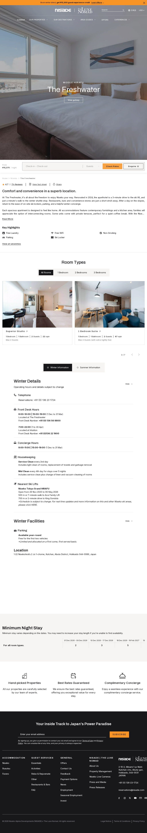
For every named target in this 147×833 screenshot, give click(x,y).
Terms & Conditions (122, 821)
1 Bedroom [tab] (63, 272)
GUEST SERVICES (42, 758)
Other (34, 779)
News (63, 784)
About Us (94, 766)
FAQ (33, 790)
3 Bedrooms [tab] (100, 272)
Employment (66, 790)
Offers (63, 763)
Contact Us (66, 768)
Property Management (100, 771)
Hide (127, 384)
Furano (5, 773)
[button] (11, 306)
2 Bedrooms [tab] (81, 272)
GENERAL (66, 758)
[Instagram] (125, 798)
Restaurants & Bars (40, 784)
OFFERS (105, 20)
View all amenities (11, 244)
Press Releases (97, 787)
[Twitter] (130, 798)
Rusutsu (6, 768)
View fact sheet (39, 184)
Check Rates (112, 166)
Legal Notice (106, 821)
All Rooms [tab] (46, 272)
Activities (35, 768)
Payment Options (68, 779)
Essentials (36, 763)
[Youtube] (135, 798)
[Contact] (140, 798)
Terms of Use (87, 741)
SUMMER (21, 20)
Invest (63, 800)
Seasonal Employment (71, 795)
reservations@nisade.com (131, 790)
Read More (7, 219)
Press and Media (97, 782)
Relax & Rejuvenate (40, 773)
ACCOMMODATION (13, 758)
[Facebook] (120, 798)
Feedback (65, 773)
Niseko (5, 763)
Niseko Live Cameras (100, 776)
